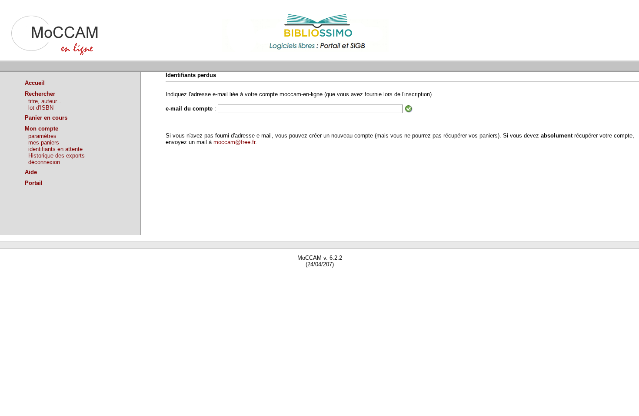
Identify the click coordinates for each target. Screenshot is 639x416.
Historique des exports (56, 155)
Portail (34, 183)
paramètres (42, 136)
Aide (31, 172)
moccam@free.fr (234, 142)
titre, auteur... (45, 101)
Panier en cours (46, 117)
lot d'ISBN (40, 107)
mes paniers (43, 142)
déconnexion (44, 162)
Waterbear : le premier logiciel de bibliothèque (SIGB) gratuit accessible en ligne (100, 277)
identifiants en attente (55, 149)
